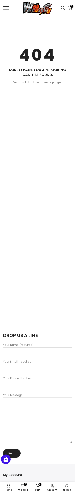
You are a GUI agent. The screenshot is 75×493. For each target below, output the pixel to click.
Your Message (13, 395)
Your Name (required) (18, 345)
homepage (51, 82)
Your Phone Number (17, 378)
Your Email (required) (18, 362)
